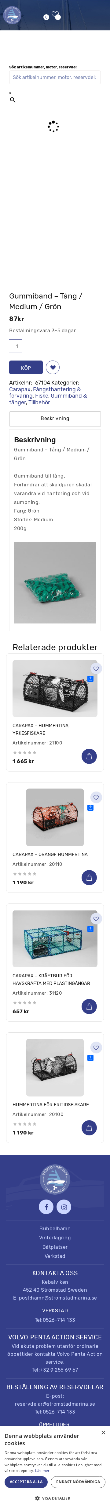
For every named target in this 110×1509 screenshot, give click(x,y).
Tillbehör (39, 402)
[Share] (90, 679)
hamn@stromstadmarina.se (64, 1298)
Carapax (20, 389)
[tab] (55, 418)
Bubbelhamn (55, 1228)
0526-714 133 (59, 1320)
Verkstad (55, 1256)
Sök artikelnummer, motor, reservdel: (43, 67)
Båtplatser (55, 1247)
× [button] (103, 1433)
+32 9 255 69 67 (59, 1370)
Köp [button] (89, 756)
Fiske (41, 395)
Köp (26, 368)
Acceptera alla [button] (26, 1481)
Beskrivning (55, 418)
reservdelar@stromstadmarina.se (55, 1404)
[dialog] (55, 1467)
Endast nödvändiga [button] (78, 1481)
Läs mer (42, 1470)
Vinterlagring (55, 1238)
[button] (53, 367)
